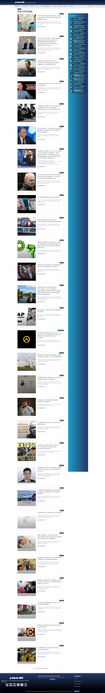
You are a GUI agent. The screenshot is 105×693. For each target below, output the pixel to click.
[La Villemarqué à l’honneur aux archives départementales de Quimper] (27, 384)
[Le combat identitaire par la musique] (27, 204)
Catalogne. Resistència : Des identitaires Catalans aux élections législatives (49, 558)
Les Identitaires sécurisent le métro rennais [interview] (48, 648)
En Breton (71, 6)
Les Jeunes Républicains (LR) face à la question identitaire (48, 603)
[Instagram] (22, 684)
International (25, 6)
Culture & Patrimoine (45, 6)
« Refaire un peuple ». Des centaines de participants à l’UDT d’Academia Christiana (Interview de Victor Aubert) (49, 107)
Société (32, 6)
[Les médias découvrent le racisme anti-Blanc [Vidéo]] (27, 429)
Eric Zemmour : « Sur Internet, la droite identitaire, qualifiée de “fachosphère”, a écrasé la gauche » (49, 130)
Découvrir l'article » (41, 26)
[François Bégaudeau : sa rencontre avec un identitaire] (27, 90)
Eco (37, 6)
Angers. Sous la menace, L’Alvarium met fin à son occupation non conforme (49, 265)
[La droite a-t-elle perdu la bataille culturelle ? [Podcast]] (27, 407)
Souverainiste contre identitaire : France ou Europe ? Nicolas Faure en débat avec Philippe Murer (49, 17)
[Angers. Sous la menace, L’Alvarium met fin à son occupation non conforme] (27, 272)
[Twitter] (10, 684)
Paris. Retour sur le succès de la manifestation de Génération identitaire (49, 220)
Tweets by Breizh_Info (74, 469)
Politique (17, 6)
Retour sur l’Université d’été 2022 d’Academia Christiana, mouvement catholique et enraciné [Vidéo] (48, 62)
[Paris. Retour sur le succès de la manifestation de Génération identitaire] (27, 227)
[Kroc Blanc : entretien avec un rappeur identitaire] (27, 317)
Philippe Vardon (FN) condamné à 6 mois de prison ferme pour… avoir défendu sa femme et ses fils (49, 581)
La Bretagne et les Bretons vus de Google (49, 512)
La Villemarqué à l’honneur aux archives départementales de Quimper (49, 378)
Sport (60, 6)
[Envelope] (25, 684)
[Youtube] (14, 684)
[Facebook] (7, 684)
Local (54, 6)
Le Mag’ (64, 6)
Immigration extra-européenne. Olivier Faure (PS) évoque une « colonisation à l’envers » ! (49, 469)
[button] (89, 6)
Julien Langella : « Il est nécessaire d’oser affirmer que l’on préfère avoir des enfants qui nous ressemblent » (49, 536)
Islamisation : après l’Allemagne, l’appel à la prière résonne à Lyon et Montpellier (49, 355)
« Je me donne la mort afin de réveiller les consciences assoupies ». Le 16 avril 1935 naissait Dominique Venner (48, 176)
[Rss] (18, 684)
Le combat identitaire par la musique (48, 197)
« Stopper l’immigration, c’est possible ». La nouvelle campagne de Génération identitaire (49, 491)
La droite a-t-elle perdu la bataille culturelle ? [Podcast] (47, 400)
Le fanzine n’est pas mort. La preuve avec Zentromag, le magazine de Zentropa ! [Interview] (48, 446)
